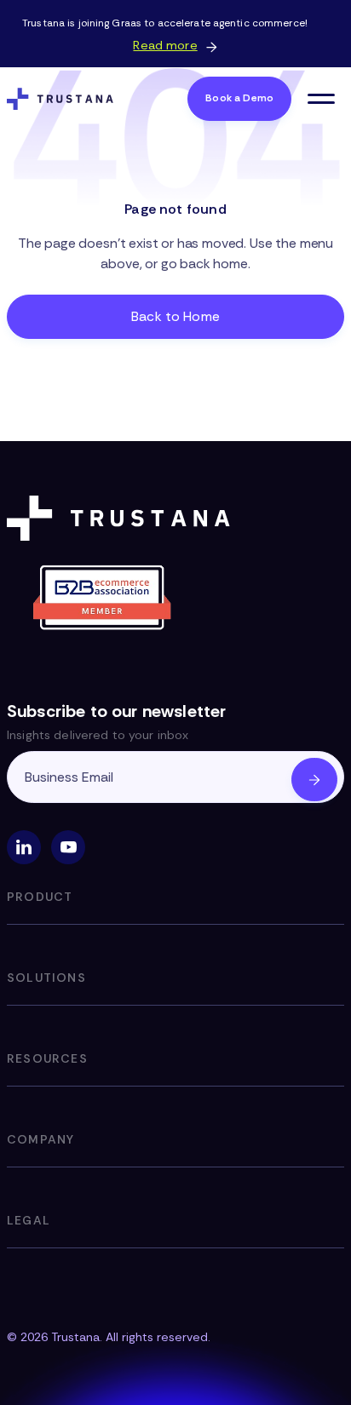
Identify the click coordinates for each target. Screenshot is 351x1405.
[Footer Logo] (122, 518)
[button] (321, 99)
